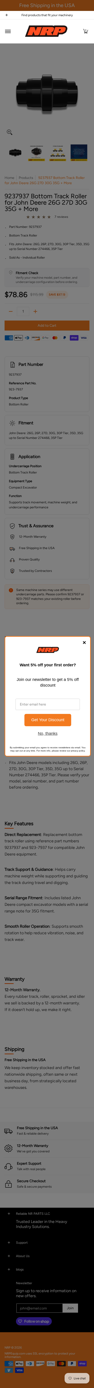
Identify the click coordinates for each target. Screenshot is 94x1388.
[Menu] (8, 31)
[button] (85, 31)
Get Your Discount (47, 720)
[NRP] (46, 31)
